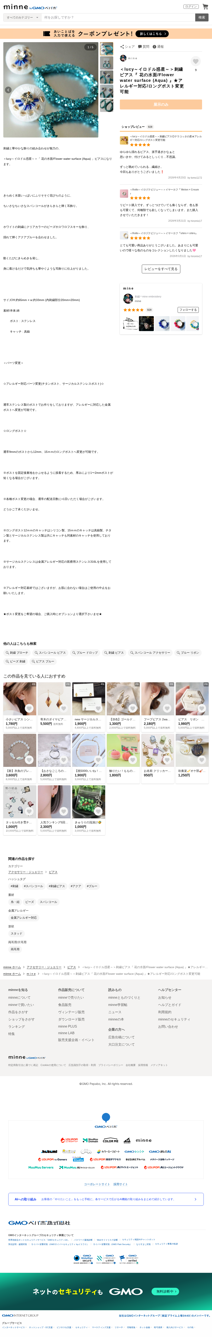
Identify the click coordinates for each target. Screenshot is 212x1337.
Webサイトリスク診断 (107, 1240)
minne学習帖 (117, 1005)
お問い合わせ (168, 1026)
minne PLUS (67, 1026)
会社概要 (131, 1065)
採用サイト (120, 1184)
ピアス (53, 872)
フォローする (188, 309)
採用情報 (143, 1065)
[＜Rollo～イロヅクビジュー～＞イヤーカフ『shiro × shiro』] (159, 238)
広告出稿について (121, 1037)
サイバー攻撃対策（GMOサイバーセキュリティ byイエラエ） (60, 1244)
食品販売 (64, 1005)
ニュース (115, 1012)
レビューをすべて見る (161, 269)
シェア (130, 46)
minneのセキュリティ (174, 1019)
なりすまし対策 (143, 1244)
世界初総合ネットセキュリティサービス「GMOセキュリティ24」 (39, 1240)
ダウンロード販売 (71, 1019)
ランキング (16, 1026)
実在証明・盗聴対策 (17, 1244)
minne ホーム (12, 967)
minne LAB (66, 1033)
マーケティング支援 (101, 1327)
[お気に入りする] (195, 61)
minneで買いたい (21, 1005)
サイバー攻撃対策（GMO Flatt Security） (112, 1244)
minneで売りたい (71, 997)
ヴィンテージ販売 (71, 1012)
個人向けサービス (174, 1327)
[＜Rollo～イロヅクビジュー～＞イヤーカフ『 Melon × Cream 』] (161, 196)
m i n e (132, 58)
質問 (146, 46)
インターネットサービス (13, 1327)
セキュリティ (81, 1327)
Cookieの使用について (53, 1065)
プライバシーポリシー (110, 1065)
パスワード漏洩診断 (83, 1240)
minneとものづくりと (124, 997)
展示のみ (161, 104)
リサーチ (119, 1327)
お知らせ (164, 997)
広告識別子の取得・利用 (82, 1065)
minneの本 (116, 1019)
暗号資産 (158, 1327)
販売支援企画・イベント (76, 1040)
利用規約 (164, 1012)
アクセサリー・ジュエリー (25, 872)
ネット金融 (145, 1327)
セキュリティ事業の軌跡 (166, 1244)
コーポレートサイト (97, 1184)
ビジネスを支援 (64, 1327)
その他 (190, 1327)
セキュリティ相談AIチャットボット (138, 1239)
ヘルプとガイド (169, 1005)
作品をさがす (18, 1012)
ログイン (191, 6)
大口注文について (121, 1044)
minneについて (19, 997)
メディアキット (159, 1065)
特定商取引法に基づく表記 (23, 1065)
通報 (160, 46)
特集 (11, 1034)
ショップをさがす (21, 1019)
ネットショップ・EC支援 (41, 1327)
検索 (202, 17)
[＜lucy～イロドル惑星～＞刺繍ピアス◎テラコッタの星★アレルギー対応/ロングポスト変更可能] (161, 143)
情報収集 (131, 1327)
